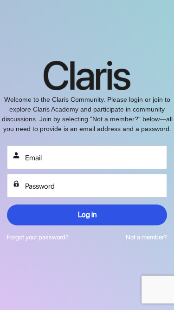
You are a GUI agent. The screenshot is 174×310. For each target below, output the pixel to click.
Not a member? (146, 237)
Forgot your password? (38, 237)
